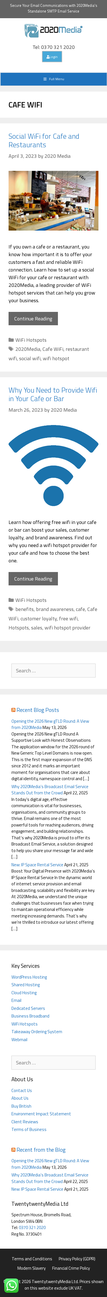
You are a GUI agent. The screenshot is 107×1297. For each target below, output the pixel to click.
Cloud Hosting (24, 992)
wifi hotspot (56, 358)
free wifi (68, 618)
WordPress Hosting (29, 977)
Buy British (21, 1106)
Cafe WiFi (53, 349)
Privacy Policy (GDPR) (77, 1258)
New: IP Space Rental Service (37, 864)
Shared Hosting (25, 984)
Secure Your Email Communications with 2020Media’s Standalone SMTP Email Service (53, 8)
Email (16, 1000)
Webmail (19, 1039)
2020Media (27, 349)
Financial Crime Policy (71, 1268)
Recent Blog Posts (38, 710)
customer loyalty (39, 618)
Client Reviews (24, 1121)
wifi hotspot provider (67, 627)
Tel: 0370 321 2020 (54, 47)
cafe (80, 609)
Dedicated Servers (28, 1008)
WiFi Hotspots (31, 340)
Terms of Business (29, 1129)
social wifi (30, 358)
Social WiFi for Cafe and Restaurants (44, 140)
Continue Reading (33, 318)
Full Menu (56, 79)
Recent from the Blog (41, 1149)
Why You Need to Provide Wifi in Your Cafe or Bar (53, 394)
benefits (24, 609)
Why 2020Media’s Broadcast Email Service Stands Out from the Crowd (49, 789)
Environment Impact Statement (41, 1113)
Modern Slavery (31, 1268)
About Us (20, 1098)
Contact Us (21, 1090)
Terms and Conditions (32, 1258)
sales (36, 627)
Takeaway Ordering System (36, 1031)
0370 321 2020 (32, 1227)
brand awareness (55, 609)
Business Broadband (30, 1016)
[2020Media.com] (54, 30)
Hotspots (19, 627)
